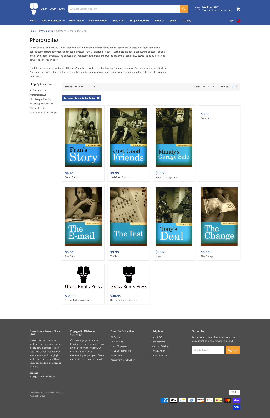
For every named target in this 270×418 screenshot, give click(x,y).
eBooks (174, 20)
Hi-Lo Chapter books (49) (42, 103)
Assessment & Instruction (123, 360)
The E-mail (70, 256)
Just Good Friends (120, 177)
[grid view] (232, 86)
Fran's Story (71, 177)
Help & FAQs (157, 337)
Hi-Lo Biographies (119, 346)
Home (33, 20)
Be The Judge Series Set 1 (78, 300)
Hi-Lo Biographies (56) (40, 99)
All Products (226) (38, 90)
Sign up (232, 350)
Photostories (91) (38, 94)
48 (213, 86)
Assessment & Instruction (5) (43, 112)
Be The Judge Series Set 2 (123, 300)
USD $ (233, 392)
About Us (159, 20)
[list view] (236, 86)
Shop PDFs (119, 20)
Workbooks (116, 355)
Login (231, 20)
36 (208, 86)
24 (204, 86)
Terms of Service (159, 355)
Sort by (68, 86)
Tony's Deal (162, 256)
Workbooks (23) (37, 108)
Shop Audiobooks (98, 20)
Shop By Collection (52, 20)
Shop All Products (139, 20)
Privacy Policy (158, 351)
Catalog (187, 20)
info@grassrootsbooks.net (42, 376)
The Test (114, 256)
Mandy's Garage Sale (166, 177)
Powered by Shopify (38, 396)
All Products (116, 337)
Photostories (46, 31)
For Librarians (158, 341)
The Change (207, 256)
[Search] (184, 9)
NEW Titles (75, 20)
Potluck (205, 118)
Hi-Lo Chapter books (121, 351)
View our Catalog (160, 346)
